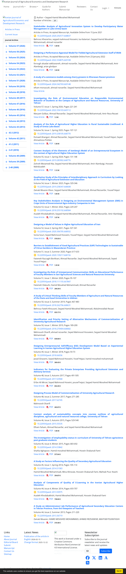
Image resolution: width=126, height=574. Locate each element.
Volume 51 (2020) (17, 80)
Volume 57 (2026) (17, 46)
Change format (31, 542)
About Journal (10, 539)
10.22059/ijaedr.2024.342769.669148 (54, 84)
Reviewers (81, 6)
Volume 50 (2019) (17, 86)
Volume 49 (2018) (17, 92)
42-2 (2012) (14, 132)
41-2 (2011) (14, 144)
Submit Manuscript (64, 8)
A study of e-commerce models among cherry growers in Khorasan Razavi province (74, 77)
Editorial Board (11, 542)
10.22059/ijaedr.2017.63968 (49, 379)
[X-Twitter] (94, 558)
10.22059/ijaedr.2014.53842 (49, 447)
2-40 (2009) (14, 167)
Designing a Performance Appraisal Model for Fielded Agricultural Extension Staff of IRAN (77, 52)
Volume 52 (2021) (17, 74)
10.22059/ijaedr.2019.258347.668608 (54, 186)
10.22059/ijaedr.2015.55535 (49, 423)
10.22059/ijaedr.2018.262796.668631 (54, 305)
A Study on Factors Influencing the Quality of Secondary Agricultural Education (72, 461)
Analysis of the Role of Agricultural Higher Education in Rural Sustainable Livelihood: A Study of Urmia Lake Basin (78, 125)
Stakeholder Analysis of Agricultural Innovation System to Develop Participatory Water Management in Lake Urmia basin (78, 27)
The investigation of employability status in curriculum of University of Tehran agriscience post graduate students (78, 438)
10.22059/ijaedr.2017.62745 (49, 400)
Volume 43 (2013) (17, 127)
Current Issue (11, 34)
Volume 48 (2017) (17, 98)
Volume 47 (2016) (17, 103)
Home (6, 6)
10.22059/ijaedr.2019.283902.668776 (54, 160)
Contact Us (94, 8)
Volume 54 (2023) (17, 63)
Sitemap (8, 554)
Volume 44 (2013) (17, 121)
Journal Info (18, 6)
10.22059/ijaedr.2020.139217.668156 (54, 255)
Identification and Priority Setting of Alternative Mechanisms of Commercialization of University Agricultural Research (78, 320)
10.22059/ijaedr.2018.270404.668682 (54, 328)
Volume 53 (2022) (17, 69)
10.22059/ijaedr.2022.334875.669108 (54, 60)
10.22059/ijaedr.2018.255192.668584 (54, 210)
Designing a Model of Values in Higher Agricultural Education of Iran (67, 224)
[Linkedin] (100, 558)
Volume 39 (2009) (17, 161)
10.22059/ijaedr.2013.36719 (49, 515)
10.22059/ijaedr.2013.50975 (49, 492)
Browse (33, 6)
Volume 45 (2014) (17, 115)
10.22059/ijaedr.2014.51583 (49, 468)
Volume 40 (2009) (17, 155)
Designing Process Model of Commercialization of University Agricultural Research (74, 393)
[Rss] (88, 563)
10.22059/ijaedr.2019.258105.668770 (54, 133)
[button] (66, 571)
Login (105, 8)
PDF (54, 45)
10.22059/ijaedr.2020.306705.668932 (54, 231)
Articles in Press (12, 29)
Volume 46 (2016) (17, 109)
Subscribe (105, 551)
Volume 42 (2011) (17, 138)
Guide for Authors (46, 8)
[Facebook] (88, 558)
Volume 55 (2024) (17, 57)
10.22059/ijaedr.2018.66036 (49, 355)
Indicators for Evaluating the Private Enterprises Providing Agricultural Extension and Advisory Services (78, 370)
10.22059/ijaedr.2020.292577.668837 (54, 35)
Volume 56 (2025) (17, 51)
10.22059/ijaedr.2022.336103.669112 (54, 110)
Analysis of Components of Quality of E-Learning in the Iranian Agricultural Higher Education (78, 483)
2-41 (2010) (14, 150)
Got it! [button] (119, 571)
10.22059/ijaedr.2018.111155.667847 (54, 281)
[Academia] (106, 558)
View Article (39, 45)
